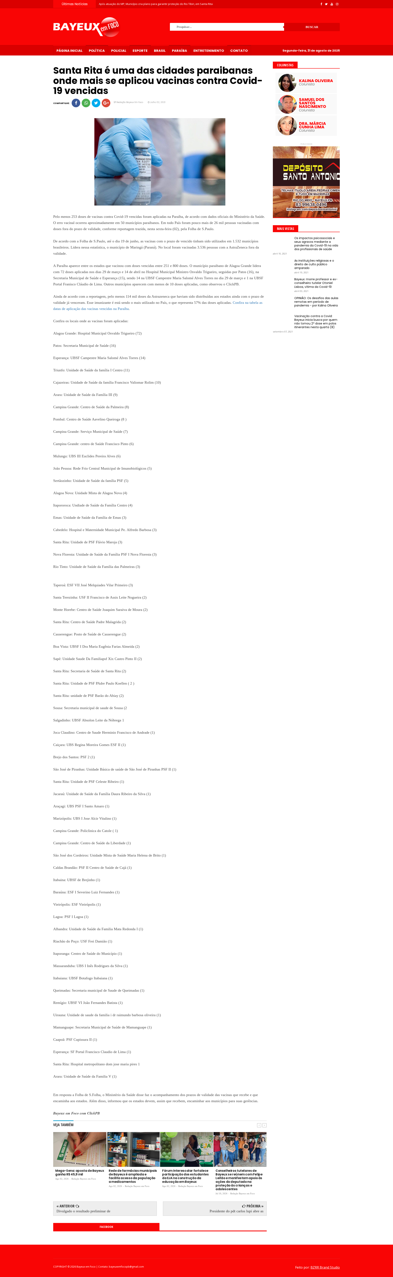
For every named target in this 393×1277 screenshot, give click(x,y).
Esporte (140, 50)
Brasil (160, 50)
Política (97, 50)
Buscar (312, 27)
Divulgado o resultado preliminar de (83, 1211)
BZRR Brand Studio (325, 1267)
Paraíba (179, 50)
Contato (239, 50)
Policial (118, 50)
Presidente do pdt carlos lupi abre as (236, 1211)
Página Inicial (69, 50)
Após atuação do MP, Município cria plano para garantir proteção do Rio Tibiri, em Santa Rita (156, 4)
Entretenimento (208, 50)
